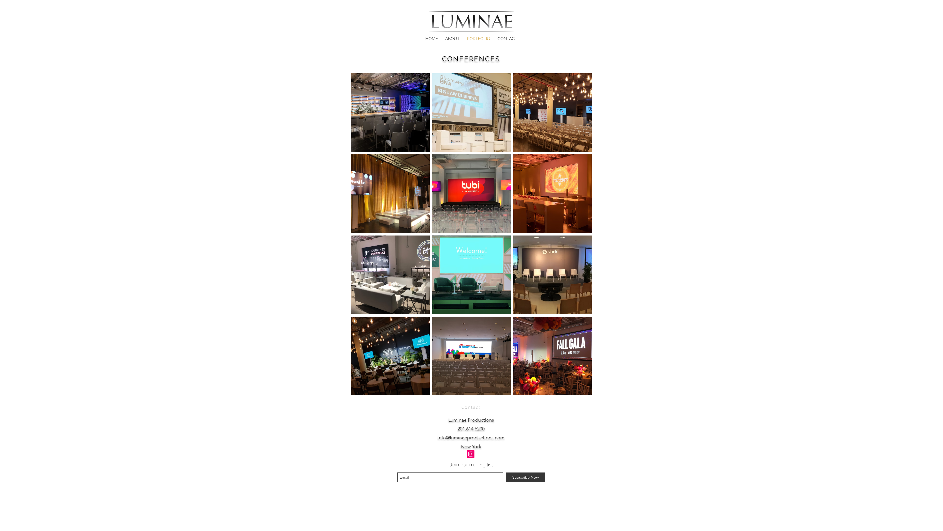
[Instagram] (470, 454)
